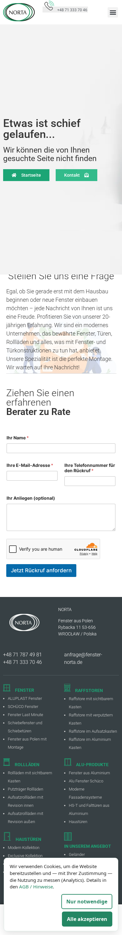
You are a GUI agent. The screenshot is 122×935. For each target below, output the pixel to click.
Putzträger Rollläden (25, 789)
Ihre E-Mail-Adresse (30, 465)
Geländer (77, 854)
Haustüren (78, 821)
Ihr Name (18, 437)
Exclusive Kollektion (25, 855)
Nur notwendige (86, 901)
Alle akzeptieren (87, 919)
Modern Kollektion (23, 847)
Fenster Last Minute (25, 714)
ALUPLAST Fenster (25, 698)
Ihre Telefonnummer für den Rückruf (89, 467)
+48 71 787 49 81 (22, 655)
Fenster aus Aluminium (89, 773)
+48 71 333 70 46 (22, 662)
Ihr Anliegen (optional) (31, 498)
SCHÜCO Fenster (23, 706)
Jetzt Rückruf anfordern (41, 570)
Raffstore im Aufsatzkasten (93, 731)
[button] (113, 12)
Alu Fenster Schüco (86, 781)
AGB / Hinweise (36, 886)
